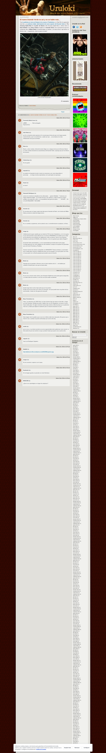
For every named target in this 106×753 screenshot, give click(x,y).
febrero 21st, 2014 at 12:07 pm (63, 346)
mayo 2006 (75, 688)
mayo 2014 (75, 547)
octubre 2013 (75, 557)
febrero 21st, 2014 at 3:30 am (63, 282)
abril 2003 (75, 742)
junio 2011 (75, 598)
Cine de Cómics (32, 105)
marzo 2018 (75, 479)
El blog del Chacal (76, 221)
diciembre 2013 (76, 554)
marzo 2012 (75, 585)
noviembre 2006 (76, 679)
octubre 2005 (75, 698)
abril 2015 (75, 530)
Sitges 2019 (75, 319)
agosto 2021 (75, 418)
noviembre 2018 (76, 467)
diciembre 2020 (76, 430)
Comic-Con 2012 (76, 260)
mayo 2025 (75, 367)
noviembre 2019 (76, 449)
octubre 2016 (75, 504)
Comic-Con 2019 (76, 270)
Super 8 (74, 325)
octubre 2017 (75, 486)
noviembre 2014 (76, 538)
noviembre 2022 (76, 399)
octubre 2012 (75, 575)
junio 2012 (75, 580)
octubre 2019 (75, 451)
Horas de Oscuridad (77, 224)
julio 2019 (75, 455)
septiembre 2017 (76, 488)
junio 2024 (75, 379)
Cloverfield (75, 250)
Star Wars (75, 323)
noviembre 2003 (76, 732)
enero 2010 (75, 623)
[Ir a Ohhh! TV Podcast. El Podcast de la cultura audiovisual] (80, 112)
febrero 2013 (75, 569)
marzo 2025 (75, 370)
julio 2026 (75, 346)
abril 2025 (75, 368)
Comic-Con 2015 (76, 264)
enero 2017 (75, 499)
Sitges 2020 (75, 320)
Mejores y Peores (76, 297)
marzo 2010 (75, 620)
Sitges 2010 (75, 306)
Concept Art (75, 272)
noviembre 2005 (76, 697)
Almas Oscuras (76, 215)
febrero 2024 (75, 385)
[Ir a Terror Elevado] (80, 171)
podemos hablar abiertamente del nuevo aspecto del (46, 24)
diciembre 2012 (76, 572)
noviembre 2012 (76, 573)
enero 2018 (75, 482)
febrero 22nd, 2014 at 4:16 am (63, 367)
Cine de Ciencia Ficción (77, 244)
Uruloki (25, 349)
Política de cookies (41, 749)
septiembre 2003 (76, 735)
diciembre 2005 (76, 695)
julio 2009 (75, 632)
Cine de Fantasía (76, 245)
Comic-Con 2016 (76, 266)
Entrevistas (75, 281)
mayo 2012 (75, 582)
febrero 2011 (75, 604)
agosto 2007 (75, 666)
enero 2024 (75, 386)
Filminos (74, 284)
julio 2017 (75, 491)
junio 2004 (75, 722)
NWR (74, 300)
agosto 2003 (75, 737)
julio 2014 (75, 544)
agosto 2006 (75, 684)
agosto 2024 (75, 377)
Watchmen (75, 328)
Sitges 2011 (75, 307)
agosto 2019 (75, 454)
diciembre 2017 (76, 483)
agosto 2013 (75, 560)
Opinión (74, 301)
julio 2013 (75, 561)
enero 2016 (75, 517)
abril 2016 (75, 513)
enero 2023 (75, 396)
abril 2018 (75, 477)
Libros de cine (75, 294)
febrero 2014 (75, 551)
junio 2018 (75, 474)
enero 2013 (75, 570)
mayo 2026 (75, 349)
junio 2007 (75, 669)
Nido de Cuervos (76, 227)
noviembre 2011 (76, 591)
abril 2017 (75, 495)
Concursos (75, 273)
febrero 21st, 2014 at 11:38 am (63, 336)
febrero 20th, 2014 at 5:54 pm (63, 143)
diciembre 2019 (76, 448)
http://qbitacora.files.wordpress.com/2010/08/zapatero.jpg (38, 351)
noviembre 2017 (76, 485)
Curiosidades (75, 276)
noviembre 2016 (76, 502)
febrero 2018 (75, 480)
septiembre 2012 (76, 576)
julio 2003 (75, 738)
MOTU (74, 298)
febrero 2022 (75, 410)
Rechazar (77, 747)
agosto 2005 (75, 701)
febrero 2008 (75, 657)
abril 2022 (75, 407)
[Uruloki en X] (77, 28)
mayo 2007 (75, 670)
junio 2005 (75, 704)
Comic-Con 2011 (76, 259)
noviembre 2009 (76, 626)
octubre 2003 (75, 734)
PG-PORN (75, 304)
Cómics (74, 239)
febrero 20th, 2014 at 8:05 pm (63, 218)
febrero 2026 (75, 354)
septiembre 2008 (76, 647)
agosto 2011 (75, 595)
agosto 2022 (75, 402)
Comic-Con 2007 (76, 253)
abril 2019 (75, 460)
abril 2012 (75, 583)
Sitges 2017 (75, 316)
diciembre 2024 (76, 374)
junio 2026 (75, 348)
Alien (74, 236)
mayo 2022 (75, 405)
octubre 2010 (75, 610)
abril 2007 (75, 672)
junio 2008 (75, 651)
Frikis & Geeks (76, 285)
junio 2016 (75, 510)
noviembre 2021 (76, 414)
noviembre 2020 (76, 432)
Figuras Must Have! (76, 282)
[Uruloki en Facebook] (73, 28)
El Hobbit (74, 279)
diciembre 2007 (76, 660)
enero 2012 (75, 588)
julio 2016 (75, 508)
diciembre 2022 (76, 398)
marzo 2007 (75, 673)
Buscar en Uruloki (78, 332)
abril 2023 (75, 395)
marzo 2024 (75, 383)
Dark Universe (76, 278)
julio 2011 (74, 597)
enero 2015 (75, 535)
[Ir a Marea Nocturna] (80, 157)
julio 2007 (75, 667)
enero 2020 (75, 446)
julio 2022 (75, 404)
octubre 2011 (75, 592)
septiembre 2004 (76, 717)
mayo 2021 (75, 423)
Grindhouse (75, 288)
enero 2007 (75, 676)
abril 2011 (75, 601)
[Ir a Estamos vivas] (80, 142)
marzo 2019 (75, 461)
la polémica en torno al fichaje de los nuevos (39, 22)
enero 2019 (75, 464)
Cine (74, 241)
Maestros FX (75, 295)
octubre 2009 (75, 628)
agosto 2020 (75, 436)
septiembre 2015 (76, 523)
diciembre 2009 (76, 625)
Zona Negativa (76, 230)
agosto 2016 (75, 507)
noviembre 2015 (76, 520)
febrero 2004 (75, 728)
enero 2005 (75, 712)
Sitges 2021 (75, 322)
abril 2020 (75, 442)
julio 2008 (75, 650)
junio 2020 (75, 439)
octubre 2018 (75, 468)
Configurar (86, 747)
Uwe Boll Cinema (76, 326)
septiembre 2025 (76, 361)
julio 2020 (75, 438)
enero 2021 (75, 429)
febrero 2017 (75, 498)
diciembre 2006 (76, 678)
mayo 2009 (75, 635)
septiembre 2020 (76, 435)
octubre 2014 (75, 539)
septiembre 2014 (76, 541)
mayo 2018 (75, 476)
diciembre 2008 (76, 642)
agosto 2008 (75, 648)
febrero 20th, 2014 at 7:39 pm (63, 190)
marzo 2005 (75, 709)
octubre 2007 (75, 663)
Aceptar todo (67, 747)
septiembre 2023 (76, 390)
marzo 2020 (75, 443)
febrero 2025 (75, 371)
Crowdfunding (75, 275)
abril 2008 (75, 654)
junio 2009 (75, 633)
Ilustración (75, 289)
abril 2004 (75, 725)
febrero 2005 (75, 710)
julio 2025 (75, 364)
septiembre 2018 (76, 470)
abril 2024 (75, 382)
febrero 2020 (75, 445)
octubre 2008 (75, 645)
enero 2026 (75, 355)
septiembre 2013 (76, 558)
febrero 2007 (75, 675)
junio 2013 (75, 563)
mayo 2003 (75, 741)
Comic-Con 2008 (76, 254)
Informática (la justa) (77, 291)
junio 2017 (75, 492)
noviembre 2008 (76, 644)
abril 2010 (75, 619)
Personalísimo (75, 303)
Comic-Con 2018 (76, 269)
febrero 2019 (75, 463)
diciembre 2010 (76, 607)
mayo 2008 (75, 653)
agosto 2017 (75, 489)
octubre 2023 (75, 389)
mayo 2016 (75, 511)
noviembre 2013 (76, 555)
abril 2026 (75, 351)
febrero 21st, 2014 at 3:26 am (63, 258)
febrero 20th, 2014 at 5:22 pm (63, 117)
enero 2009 (75, 641)
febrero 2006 (75, 692)
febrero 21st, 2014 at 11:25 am (63, 324)
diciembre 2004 (76, 713)
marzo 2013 (75, 567)
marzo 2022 (75, 408)
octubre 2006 (75, 681)
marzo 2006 (75, 691)
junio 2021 (75, 421)
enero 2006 (75, 694)
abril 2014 (75, 548)
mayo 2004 (75, 723)
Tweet (62, 111)
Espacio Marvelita (76, 223)
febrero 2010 (75, 622)
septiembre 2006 (76, 682)
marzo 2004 (75, 726)
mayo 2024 (75, 380)
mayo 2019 (75, 458)
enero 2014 (75, 552)
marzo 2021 (75, 426)
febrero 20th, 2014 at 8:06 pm (63, 228)
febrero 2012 (75, 586)
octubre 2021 (75, 415)
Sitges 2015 (75, 313)
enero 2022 (75, 411)
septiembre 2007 (76, 664)
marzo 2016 (75, 514)
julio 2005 (75, 703)
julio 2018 (75, 473)
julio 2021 (75, 420)
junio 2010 (75, 616)
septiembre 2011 (76, 594)
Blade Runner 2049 (76, 238)
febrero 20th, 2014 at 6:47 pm (63, 180)
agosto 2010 (75, 613)
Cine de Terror (75, 247)
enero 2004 (75, 729)
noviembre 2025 (76, 358)
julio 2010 (75, 614)
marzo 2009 (75, 638)
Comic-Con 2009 (76, 256)
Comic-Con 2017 (76, 267)
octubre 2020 (75, 433)
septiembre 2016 (76, 505)
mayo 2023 (75, 393)
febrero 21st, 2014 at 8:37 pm (63, 357)
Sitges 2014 (75, 312)
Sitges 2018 (75, 317)
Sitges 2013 (75, 310)
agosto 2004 (75, 719)
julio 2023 (75, 392)
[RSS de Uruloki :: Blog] (81, 28)
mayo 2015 (75, 529)
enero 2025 (75, 373)
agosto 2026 (75, 345)
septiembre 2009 (76, 629)
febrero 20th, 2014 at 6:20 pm (63, 168)
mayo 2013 (75, 564)
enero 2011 (75, 605)
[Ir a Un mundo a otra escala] (80, 91)
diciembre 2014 (76, 536)
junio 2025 (75, 365)
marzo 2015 (75, 532)
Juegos (74, 292)
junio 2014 (75, 545)
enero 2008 (75, 658)
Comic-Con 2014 (76, 263)
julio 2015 (75, 526)
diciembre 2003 (76, 731)
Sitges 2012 (75, 309)
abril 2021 (75, 424)
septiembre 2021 (76, 417)
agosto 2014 (75, 542)
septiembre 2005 (76, 700)
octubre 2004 (75, 716)
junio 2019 (75, 457)
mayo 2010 (75, 617)
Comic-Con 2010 (76, 257)
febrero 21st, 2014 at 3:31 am (63, 296)
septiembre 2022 (76, 401)
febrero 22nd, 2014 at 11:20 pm (63, 378)
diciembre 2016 (76, 501)
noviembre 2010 (76, 608)
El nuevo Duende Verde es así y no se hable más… (40, 20)
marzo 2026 (75, 352)
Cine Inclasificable (76, 248)
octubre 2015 (75, 522)
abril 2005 (75, 707)
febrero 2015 (75, 533)
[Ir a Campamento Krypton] (80, 127)
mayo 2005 (75, 706)
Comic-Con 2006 (76, 251)
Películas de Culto (76, 229)
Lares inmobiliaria (76, 226)
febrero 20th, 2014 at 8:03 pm (63, 206)
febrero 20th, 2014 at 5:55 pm (63, 157)
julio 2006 (75, 685)
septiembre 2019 (76, 452)
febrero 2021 (75, 427)
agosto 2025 (75, 362)
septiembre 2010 (76, 611)
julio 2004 (75, 720)
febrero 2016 (75, 516)
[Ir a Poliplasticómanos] (80, 186)
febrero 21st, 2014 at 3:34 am (63, 311)
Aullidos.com (75, 217)
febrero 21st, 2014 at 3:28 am (63, 270)
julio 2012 (75, 579)
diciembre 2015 (76, 519)
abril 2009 (75, 636)
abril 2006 (75, 689)
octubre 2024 (75, 376)
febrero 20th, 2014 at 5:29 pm (63, 130)
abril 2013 (75, 566)
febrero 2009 (75, 639)
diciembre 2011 (76, 589)
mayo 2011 (75, 600)
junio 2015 (75, 527)
